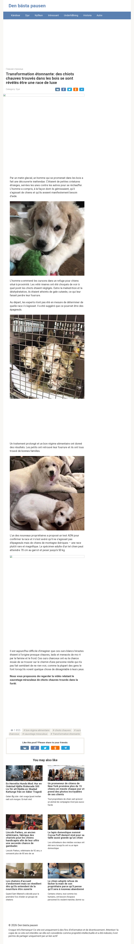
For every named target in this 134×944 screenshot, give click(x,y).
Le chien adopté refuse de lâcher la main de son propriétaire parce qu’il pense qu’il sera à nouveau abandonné (66, 885)
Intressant (53, 15)
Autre (99, 15)
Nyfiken (39, 15)
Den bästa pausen (27, 5)
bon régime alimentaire (37, 730)
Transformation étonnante (66, 734)
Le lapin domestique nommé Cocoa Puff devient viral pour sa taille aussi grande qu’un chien (66, 835)
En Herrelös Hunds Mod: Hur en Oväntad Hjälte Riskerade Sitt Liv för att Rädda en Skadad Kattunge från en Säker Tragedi (24, 787)
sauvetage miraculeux (35, 734)
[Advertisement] (67, 41)
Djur (27, 15)
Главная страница (14, 69)
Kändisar (15, 15)
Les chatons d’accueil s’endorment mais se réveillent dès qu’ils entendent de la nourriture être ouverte (23, 885)
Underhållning (71, 15)
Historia (87, 15)
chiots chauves (63, 730)
